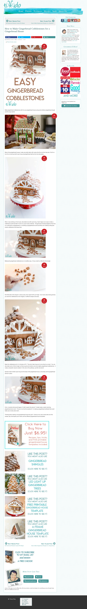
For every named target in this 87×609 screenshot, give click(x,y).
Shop (54, 11)
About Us (63, 11)
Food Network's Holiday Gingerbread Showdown (69, 34)
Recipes (47, 11)
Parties (28, 11)
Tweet (22, 37)
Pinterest (26, 602)
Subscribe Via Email (71, 106)
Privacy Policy (12, 599)
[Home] (13, 4)
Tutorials (38, 11)
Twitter (25, 600)
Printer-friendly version (12, 42)
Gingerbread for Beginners (68, 36)
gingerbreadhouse (31, 581)
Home (20, 11)
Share (8, 37)
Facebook (26, 599)
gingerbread (29, 577)
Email (47, 37)
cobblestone (44, 581)
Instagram (26, 603)
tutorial (39, 577)
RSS (25, 604)
